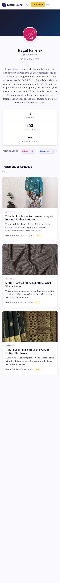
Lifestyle (27, 151)
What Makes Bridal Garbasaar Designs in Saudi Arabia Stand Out (29, 217)
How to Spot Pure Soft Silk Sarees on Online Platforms (27, 351)
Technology (46, 151)
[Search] (27, 4)
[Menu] (48, 4)
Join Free (38, 5)
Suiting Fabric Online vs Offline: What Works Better (28, 284)
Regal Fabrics (12, 235)
